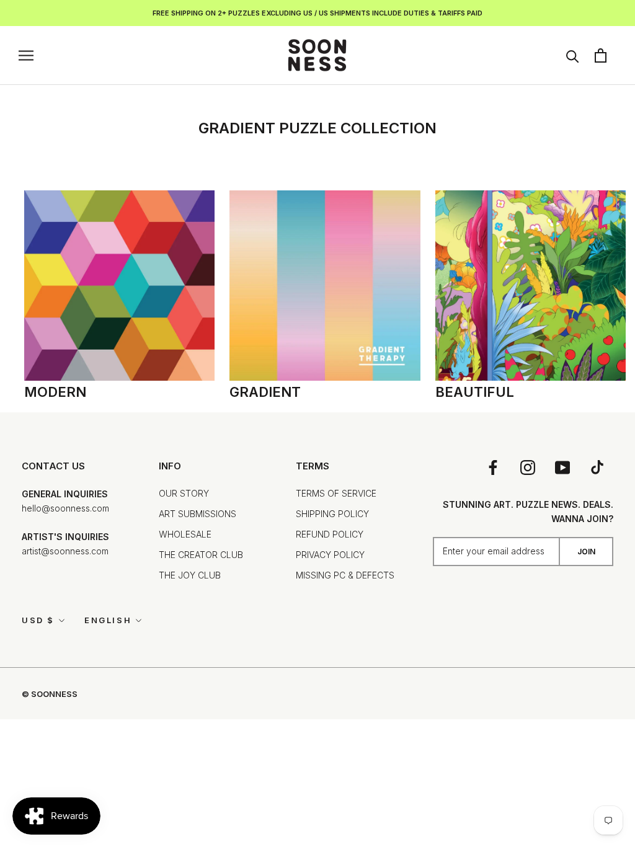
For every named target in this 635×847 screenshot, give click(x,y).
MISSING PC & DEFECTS (345, 575)
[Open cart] (600, 55)
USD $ (38, 620)
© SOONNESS (50, 694)
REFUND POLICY (329, 534)
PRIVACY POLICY (330, 554)
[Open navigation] (26, 55)
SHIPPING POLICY (332, 513)
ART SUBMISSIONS (197, 513)
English (107, 620)
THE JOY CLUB (190, 575)
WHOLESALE (185, 534)
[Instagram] (527, 466)
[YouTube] (562, 466)
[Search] (572, 55)
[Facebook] (493, 466)
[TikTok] (597, 466)
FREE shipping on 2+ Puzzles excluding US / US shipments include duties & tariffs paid (317, 13)
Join (586, 551)
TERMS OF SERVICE (336, 493)
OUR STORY (184, 493)
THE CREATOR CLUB (201, 554)
